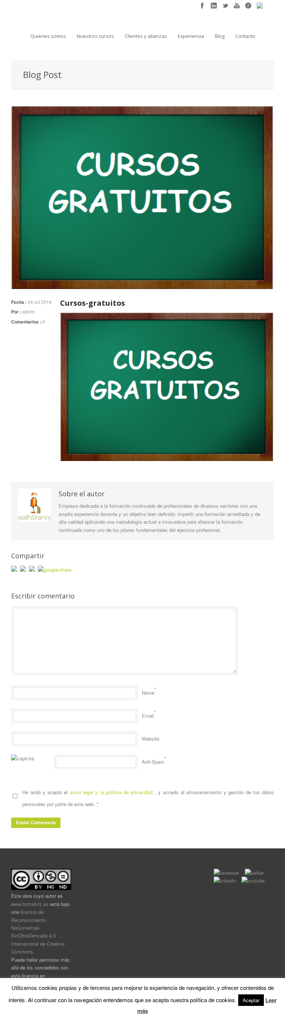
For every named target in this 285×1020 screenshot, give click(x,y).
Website (150, 738)
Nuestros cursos (95, 36)
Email (148, 715)
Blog (220, 36)
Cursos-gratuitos (92, 303)
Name (148, 692)
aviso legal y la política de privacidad (112, 792)
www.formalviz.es (30, 903)
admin (28, 311)
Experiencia (191, 36)
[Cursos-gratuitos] (142, 197)
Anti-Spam (153, 761)
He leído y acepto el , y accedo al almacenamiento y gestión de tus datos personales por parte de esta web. (148, 798)
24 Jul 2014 (40, 302)
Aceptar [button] (251, 1000)
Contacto (245, 36)
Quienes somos (48, 36)
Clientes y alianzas (146, 36)
